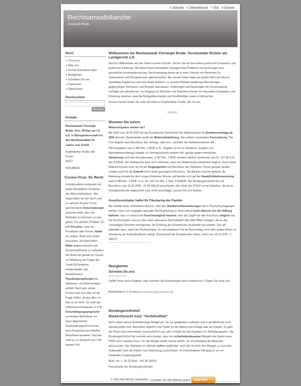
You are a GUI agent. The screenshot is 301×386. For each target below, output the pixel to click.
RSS (216, 7)
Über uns (73, 65)
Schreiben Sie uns (79, 79)
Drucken (229, 7)
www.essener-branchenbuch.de (155, 291)
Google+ (172, 112)
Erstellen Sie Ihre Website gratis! (170, 379)
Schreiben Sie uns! (122, 271)
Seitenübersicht (198, 7)
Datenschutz (75, 88)
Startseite (74, 60)
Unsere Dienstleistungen (82, 70)
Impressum (74, 84)
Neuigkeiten (75, 74)
